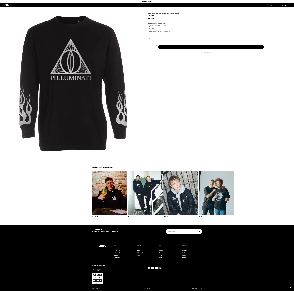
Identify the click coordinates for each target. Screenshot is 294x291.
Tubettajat (161, 250)
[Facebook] (193, 288)
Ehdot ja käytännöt (147, 288)
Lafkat (160, 257)
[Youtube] (198, 288)
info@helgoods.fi (95, 270)
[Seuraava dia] (200, 194)
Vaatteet (138, 248)
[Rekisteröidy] (199, 231)
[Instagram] (196, 288)
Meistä (115, 248)
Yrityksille (266, 5)
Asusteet (138, 250)
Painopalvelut (184, 250)
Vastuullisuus (117, 257)
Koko (149, 35)
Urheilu (160, 255)
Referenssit (183, 257)
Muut (160, 260)
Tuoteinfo (116, 255)
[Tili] (286, 5)
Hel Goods (97, 288)
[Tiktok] (201, 288)
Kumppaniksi (272, 5)
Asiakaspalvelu (117, 250)
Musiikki (138, 255)
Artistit (160, 248)
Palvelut (183, 248)
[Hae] (282, 5)
